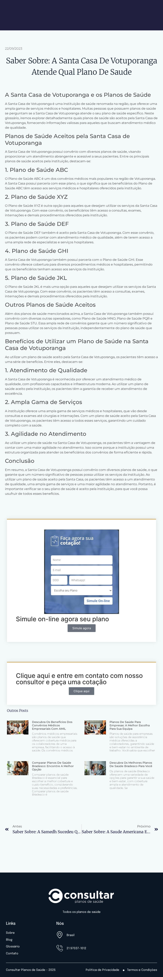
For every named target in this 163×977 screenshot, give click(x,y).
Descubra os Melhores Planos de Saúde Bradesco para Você (131, 764)
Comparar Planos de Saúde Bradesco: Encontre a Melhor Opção (53, 766)
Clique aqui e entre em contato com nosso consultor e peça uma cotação (79, 679)
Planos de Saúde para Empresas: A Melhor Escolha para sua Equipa (130, 725)
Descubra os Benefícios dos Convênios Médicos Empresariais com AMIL (52, 725)
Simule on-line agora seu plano (62, 619)
